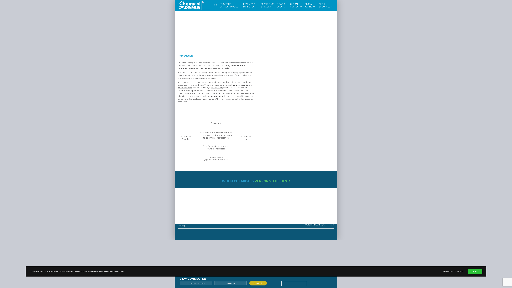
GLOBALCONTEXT (296, 1)
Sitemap (181, 226)
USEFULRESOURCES (325, 1)
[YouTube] (322, 282)
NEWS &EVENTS (282, 1)
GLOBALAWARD (309, 1)
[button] (216, 6)
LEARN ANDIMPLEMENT (251, 1)
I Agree (475, 271)
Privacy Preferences (453, 271)
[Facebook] (316, 282)
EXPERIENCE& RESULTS (268, 1)
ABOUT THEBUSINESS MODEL (230, 1)
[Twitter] (309, 282)
